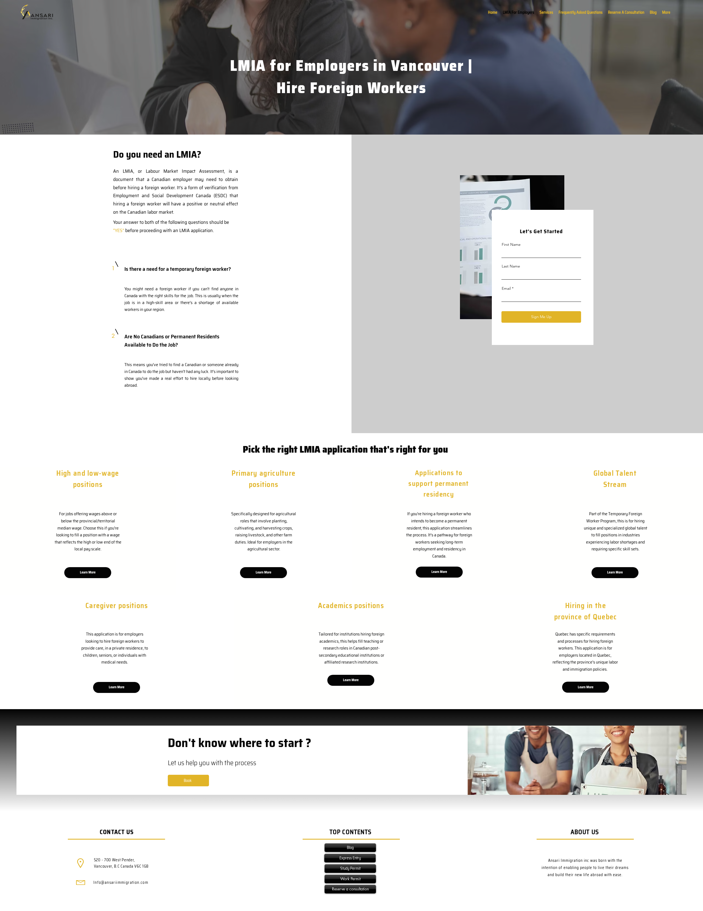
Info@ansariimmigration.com (120, 882)
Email (506, 288)
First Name (511, 244)
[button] (666, 12)
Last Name (511, 266)
